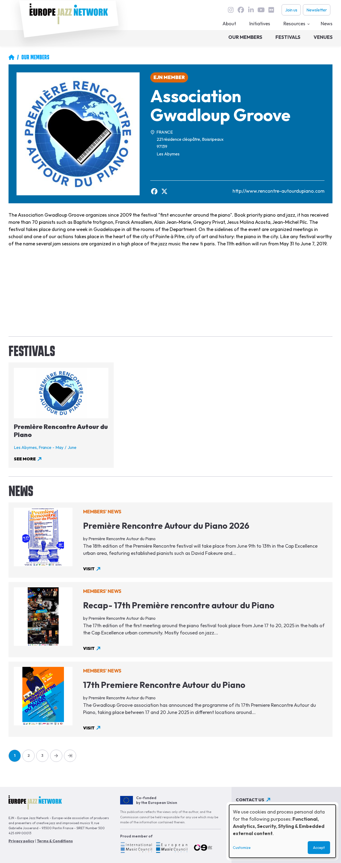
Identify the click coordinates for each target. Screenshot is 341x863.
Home (11, 57)
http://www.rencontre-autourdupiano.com (278, 191)
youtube (261, 10)
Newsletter (316, 10)
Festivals (287, 37)
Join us (291, 10)
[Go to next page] (56, 756)
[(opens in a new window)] (136, 848)
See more (25, 458)
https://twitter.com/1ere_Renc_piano (164, 191)
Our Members (35, 57)
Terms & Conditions (55, 841)
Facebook (241, 10)
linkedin (251, 10)
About (229, 23)
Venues (323, 37)
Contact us (250, 799)
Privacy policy (21, 841)
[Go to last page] (70, 756)
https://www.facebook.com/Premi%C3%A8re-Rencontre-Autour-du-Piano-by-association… (154, 191)
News (326, 23)
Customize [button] (242, 847)
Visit (89, 568)
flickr (271, 10)
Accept (319, 847)
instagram (231, 10)
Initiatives (259, 23)
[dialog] (282, 831)
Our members (245, 37)
